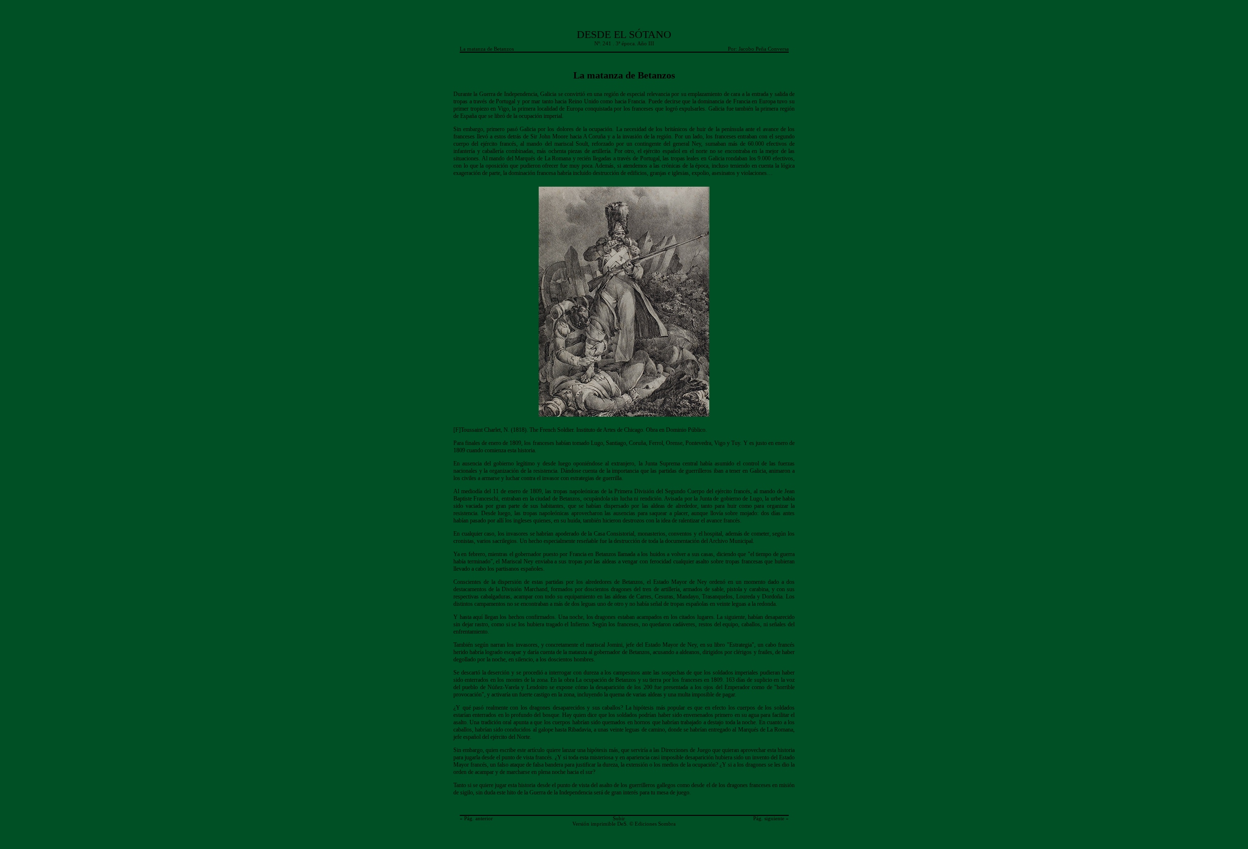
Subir (619, 818)
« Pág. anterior (476, 818)
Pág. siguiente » (771, 818)
